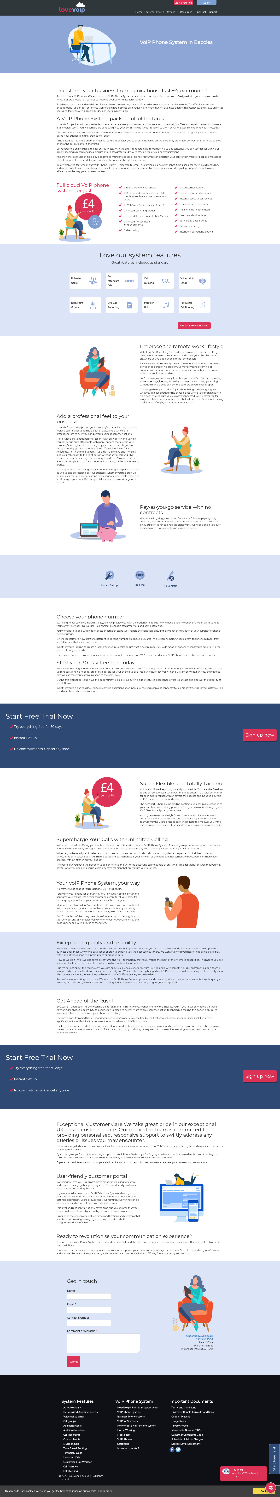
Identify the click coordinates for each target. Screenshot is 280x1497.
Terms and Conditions (183, 1407)
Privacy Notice (179, 1425)
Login (206, 2)
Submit (74, 1361)
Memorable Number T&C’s (186, 1430)
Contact (201, 12)
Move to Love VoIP (128, 1448)
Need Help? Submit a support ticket (137, 1407)
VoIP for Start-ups (127, 1421)
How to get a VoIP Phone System (136, 1425)
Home (139, 12)
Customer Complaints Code (187, 1434)
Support (212, 12)
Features (149, 12)
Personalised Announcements (80, 1412)
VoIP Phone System (128, 1412)
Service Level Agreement (185, 1443)
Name (72, 1290)
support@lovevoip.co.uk (199, 1335)
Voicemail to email (73, 1416)
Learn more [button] (105, 1491)
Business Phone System (131, 1416)
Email (71, 1304)
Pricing (160, 12)
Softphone (123, 1443)
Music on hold (71, 1443)
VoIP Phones (124, 1439)
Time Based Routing (75, 1448)
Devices (170, 12)
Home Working (126, 1430)
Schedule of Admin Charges (187, 1439)
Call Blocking (70, 1471)
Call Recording (71, 1434)
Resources (186, 12)
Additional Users (72, 1425)
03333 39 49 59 (204, 1339)
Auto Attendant (72, 1407)
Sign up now (259, 735)
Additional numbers (74, 1430)
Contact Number (78, 1317)
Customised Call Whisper (77, 1462)
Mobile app (123, 1434)
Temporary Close (72, 1452)
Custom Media (71, 1439)
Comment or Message (82, 1331)
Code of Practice (180, 1416)
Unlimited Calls (71, 1457)
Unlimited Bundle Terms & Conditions (192, 1412)
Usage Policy (178, 1421)
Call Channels (70, 1466)
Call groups (69, 1421)
